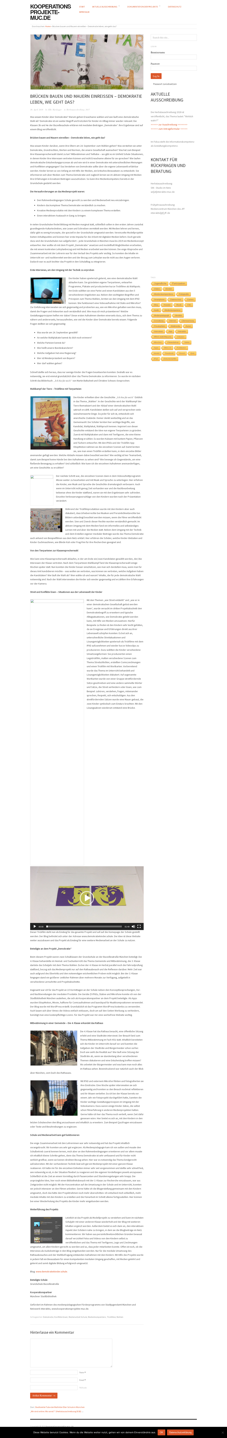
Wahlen (120, 1317)
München (158, 342)
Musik (179, 305)
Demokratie (48, 1317)
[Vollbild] (139, 926)
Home (48, 26)
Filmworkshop (173, 342)
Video (157, 289)
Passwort (155, 63)
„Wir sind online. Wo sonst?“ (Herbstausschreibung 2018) (55, 1411)
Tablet (186, 342)
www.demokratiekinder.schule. (52, 1271)
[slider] (84, 926)
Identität (178, 315)
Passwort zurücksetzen (165, 84)
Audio (156, 310)
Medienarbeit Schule (78, 1317)
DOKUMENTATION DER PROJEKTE (142, 6)
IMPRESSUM (84, 12)
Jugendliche (160, 283)
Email (82, 1380)
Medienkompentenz (97, 1317)
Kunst (188, 326)
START (82, 6)
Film (189, 305)
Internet (172, 321)
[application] (87, 898)
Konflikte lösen (61, 1317)
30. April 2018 (36, 109)
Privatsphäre (159, 326)
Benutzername (158, 52)
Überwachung (188, 321)
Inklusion (180, 337)
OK (161, 1432)
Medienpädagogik (161, 315)
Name (82, 1372)
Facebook (169, 353)
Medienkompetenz (173, 310)
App (170, 331)
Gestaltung (159, 321)
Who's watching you (162, 337)
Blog (156, 305)
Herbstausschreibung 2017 (78, 109)
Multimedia (175, 326)
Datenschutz (175, 299)
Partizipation (178, 283)
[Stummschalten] (133, 926)
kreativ (156, 353)
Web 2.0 (167, 348)
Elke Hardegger (55, 109)
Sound (182, 353)
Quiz (192, 353)
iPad (156, 359)
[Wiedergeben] (35, 926)
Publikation (181, 348)
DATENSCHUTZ (174, 6)
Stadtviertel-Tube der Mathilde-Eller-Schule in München (60, 1407)
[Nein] (222, 1432)
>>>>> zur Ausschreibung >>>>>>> (169, 124)
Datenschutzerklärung (180, 1432)
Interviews (158, 331)
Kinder (169, 289)
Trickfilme (111, 1317)
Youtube (167, 305)
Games (190, 299)
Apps (156, 348)
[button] (87, 898)
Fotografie (184, 294)
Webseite (83, 1387)
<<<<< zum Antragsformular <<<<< (169, 128)
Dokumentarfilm (170, 359)
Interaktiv (182, 331)
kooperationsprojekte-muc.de (50, 12)
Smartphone (159, 299)
